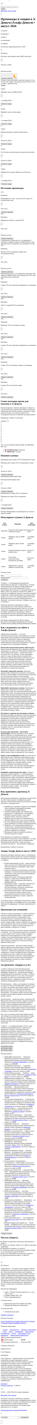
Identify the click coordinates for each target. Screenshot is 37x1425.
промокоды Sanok (18, 1111)
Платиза (32, 1321)
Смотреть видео (7, 1046)
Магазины (4, 11)
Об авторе (4, 1384)
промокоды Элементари (20, 1214)
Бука (12, 1321)
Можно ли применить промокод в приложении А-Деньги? (18, 1242)
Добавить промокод (7, 1315)
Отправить (5, 579)
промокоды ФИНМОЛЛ (12, 1146)
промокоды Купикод (11, 1083)
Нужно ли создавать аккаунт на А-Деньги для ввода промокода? (18, 1245)
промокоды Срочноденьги (20, 1166)
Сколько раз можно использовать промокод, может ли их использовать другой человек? (18, 1251)
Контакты (24, 1410)
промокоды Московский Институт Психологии (19, 1094)
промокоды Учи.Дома (12, 1219)
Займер (10, 1323)
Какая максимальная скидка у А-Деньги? (15, 1255)
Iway (27, 1321)
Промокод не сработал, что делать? (13, 1248)
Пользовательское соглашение (10, 1410)
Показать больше (6, 1233)
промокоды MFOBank (19, 1187)
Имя (2, 575)
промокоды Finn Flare (11, 1196)
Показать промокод (7, 78)
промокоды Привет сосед (20, 1136)
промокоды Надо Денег (20, 1120)
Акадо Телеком (6, 1321)
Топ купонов (12, 11)
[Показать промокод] (2, 60)
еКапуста (23, 1323)
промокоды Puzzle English (13, 1228)
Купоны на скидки (7, 1385)
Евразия (23, 1321)
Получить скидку (6, 104)
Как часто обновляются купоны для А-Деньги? (17, 1253)
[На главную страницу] (5, 3)
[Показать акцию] (2, 95)
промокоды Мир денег (19, 1177)
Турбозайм (4, 1323)
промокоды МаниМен (19, 1062)
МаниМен (16, 1323)
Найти (3, 9)
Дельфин (17, 1321)
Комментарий (5, 577)
